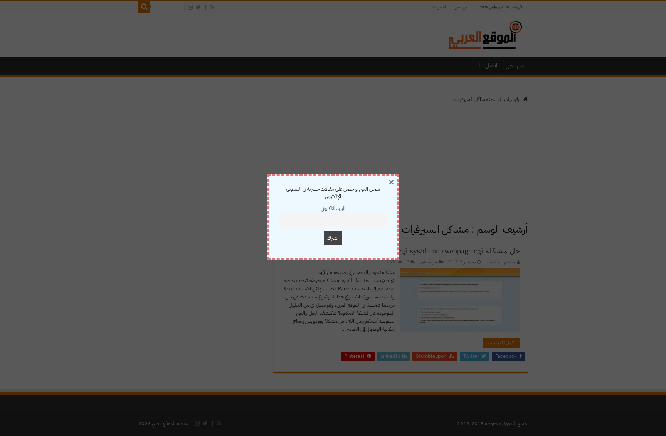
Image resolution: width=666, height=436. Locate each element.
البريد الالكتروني (333, 208)
